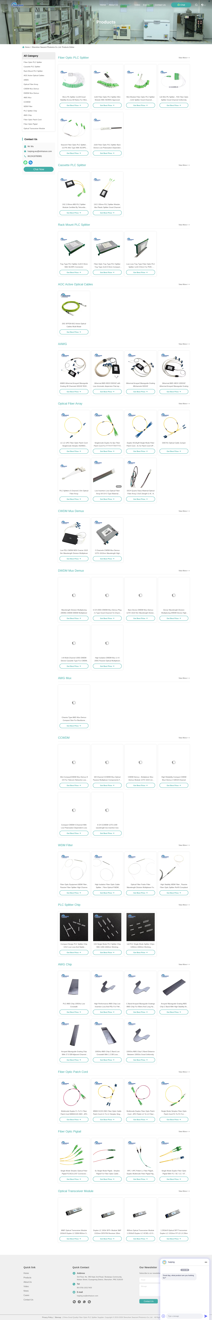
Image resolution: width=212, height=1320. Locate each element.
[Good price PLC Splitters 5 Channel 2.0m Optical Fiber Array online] (74, 474)
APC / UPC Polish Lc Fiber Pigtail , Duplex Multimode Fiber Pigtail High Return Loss (140, 1174)
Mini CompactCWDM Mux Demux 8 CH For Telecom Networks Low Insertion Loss (74, 780)
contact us (160, 5)
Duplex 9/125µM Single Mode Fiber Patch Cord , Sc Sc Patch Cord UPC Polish (140, 446)
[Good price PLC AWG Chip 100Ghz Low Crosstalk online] (74, 986)
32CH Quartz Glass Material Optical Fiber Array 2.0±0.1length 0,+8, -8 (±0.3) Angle (140, 494)
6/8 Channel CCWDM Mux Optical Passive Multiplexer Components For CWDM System (107, 780)
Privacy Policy (47, 1317)
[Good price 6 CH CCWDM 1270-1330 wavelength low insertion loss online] (107, 808)
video (137, 5)
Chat (182, 5)
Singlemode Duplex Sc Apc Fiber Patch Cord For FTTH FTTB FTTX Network (107, 446)
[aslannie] (30, 162)
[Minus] (205, 1262)
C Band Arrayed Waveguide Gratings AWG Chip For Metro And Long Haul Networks (140, 1007)
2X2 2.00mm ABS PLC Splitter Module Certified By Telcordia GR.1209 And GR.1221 (74, 207)
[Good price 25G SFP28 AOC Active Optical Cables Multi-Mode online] (74, 306)
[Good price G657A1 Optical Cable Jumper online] (173, 426)
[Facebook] (79, 1302)
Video (26, 1286)
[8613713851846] (84, 1302)
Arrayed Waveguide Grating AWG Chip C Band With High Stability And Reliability (174, 1007)
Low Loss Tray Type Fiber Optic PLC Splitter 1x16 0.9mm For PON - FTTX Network (140, 267)
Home (103, 5)
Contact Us (28, 1300)
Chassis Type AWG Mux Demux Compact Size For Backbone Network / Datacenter (74, 720)
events (146, 5)
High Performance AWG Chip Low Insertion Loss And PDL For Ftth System (107, 1007)
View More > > (184, 58)
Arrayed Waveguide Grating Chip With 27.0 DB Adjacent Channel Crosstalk (74, 1054)
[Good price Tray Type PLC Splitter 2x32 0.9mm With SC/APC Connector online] (74, 247)
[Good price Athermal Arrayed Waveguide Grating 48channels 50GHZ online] (140, 366)
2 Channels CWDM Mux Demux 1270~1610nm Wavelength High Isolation (107, 553)
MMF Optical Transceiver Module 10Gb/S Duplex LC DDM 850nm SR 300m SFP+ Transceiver (74, 1233)
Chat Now (38, 169)
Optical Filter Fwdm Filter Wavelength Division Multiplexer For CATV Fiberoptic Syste (140, 887)
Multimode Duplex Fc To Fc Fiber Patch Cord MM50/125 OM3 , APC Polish (74, 1114)
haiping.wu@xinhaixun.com (40, 151)
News (26, 1291)
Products (27, 1278)
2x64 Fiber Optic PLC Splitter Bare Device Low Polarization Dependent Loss (107, 148)
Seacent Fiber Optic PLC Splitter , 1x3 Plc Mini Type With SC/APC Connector (74, 148)
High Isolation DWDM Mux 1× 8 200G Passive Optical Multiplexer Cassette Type (107, 661)
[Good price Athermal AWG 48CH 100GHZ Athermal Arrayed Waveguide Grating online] (173, 366)
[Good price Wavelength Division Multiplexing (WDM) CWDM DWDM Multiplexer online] (74, 593)
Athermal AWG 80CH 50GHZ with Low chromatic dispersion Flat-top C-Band (107, 386)
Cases (26, 1295)
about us (113, 5)
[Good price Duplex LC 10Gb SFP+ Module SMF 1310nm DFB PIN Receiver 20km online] (107, 1213)
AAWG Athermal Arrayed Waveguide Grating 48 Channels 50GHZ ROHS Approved (74, 386)
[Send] (206, 1316)
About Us (28, 1282)
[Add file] (163, 1316)
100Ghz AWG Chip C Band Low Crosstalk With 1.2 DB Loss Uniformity (107, 1054)
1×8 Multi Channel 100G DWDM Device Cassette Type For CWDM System (74, 661)
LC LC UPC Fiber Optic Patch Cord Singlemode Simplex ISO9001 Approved (74, 446)
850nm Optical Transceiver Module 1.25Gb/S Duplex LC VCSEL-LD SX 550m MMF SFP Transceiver (140, 1233)
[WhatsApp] (25, 162)
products (125, 5)
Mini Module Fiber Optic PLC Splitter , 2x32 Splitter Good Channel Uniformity (140, 100)
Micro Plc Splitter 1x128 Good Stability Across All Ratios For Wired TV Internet (74, 100)
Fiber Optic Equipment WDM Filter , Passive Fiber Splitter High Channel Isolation (74, 887)
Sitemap (58, 1317)
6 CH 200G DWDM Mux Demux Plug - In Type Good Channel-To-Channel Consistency (107, 613)
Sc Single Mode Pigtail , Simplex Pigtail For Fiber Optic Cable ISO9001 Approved (107, 1174)
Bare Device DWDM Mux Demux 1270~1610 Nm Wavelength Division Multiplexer (140, 613)
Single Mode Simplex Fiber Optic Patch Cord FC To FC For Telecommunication (174, 1114)
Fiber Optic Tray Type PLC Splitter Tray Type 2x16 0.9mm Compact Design (107, 267)
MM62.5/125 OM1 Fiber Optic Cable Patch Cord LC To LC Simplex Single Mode (107, 1114)
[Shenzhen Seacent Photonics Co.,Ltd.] (17, 5)
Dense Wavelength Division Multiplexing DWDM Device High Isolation (173, 613)
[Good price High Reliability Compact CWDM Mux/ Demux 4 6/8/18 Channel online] (173, 760)
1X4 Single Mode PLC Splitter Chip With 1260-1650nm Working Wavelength (107, 947)
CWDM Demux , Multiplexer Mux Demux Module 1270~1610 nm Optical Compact (140, 780)
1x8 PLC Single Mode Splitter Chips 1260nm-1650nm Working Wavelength (140, 947)
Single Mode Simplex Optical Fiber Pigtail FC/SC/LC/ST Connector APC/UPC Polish (74, 1174)
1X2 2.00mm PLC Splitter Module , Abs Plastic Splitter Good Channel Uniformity (107, 207)
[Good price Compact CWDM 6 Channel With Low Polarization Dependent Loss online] (74, 808)
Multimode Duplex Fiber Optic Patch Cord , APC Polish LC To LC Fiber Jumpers (141, 1114)
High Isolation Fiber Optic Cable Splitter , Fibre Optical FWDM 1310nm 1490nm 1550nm (107, 887)
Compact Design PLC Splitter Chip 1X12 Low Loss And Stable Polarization (74, 947)
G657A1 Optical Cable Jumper (174, 443)
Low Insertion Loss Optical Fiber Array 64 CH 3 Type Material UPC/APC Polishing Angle (107, 494)
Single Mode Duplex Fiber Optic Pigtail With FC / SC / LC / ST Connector (174, 1174)
